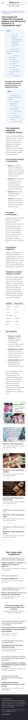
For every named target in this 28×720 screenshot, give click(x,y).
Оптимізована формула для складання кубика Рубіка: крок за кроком (14, 607)
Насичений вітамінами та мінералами (14, 57)
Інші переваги (16, 75)
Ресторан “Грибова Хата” (9, 578)
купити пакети (5, 714)
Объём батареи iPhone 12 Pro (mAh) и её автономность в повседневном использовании (13, 629)
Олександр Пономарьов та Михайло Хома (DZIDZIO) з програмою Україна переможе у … (13, 664)
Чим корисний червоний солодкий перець (13, 51)
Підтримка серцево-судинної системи (14, 71)
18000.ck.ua (14, 2)
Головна (3, 11)
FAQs (8, 11)
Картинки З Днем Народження (13, 444)
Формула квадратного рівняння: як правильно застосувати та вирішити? (13, 564)
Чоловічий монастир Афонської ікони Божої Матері (12, 646)
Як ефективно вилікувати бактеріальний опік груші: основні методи (13, 684)
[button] (14, 31)
